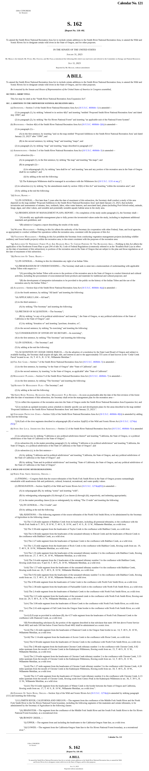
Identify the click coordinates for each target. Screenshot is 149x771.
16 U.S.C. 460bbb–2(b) (93, 124)
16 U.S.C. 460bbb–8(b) (111, 414)
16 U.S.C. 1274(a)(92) (92, 486)
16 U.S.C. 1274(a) (99, 693)
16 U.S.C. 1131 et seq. (109, 181)
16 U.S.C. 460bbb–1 (88, 107)
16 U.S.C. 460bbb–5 (92, 362)
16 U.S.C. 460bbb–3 (92, 150)
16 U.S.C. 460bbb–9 (121, 428)
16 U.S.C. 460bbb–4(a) (92, 288)
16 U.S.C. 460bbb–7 (98, 376)
